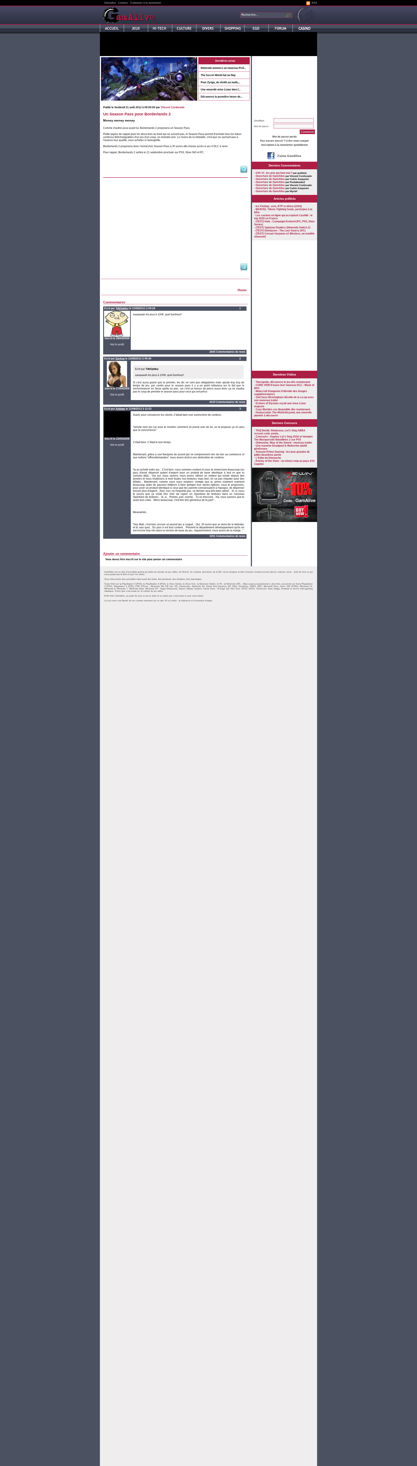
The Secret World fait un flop (218, 75)
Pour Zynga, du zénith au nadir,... (220, 82)
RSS (314, 2)
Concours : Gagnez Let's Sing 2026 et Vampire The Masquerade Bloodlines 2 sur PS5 (283, 438)
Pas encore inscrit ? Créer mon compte (284, 140)
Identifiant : (259, 120)
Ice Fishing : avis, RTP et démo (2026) (279, 206)
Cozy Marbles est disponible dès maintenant (283, 409)
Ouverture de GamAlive (270, 176)
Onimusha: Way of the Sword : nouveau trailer (284, 442)
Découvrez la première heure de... (221, 96)
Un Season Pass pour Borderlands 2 (137, 114)
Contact (123, 2)
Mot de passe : (262, 126)
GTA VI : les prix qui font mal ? (274, 173)
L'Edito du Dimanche (268, 457)
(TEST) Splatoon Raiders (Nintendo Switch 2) (283, 227)
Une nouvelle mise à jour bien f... (220, 89)
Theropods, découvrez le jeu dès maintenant (283, 382)
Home (242, 290)
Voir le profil (117, 344)
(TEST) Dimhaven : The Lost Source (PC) (281, 230)
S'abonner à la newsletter (145, 2)
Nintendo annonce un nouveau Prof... (223, 68)
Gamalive (110, 2)
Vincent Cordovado (172, 107)
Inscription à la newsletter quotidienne (284, 144)
